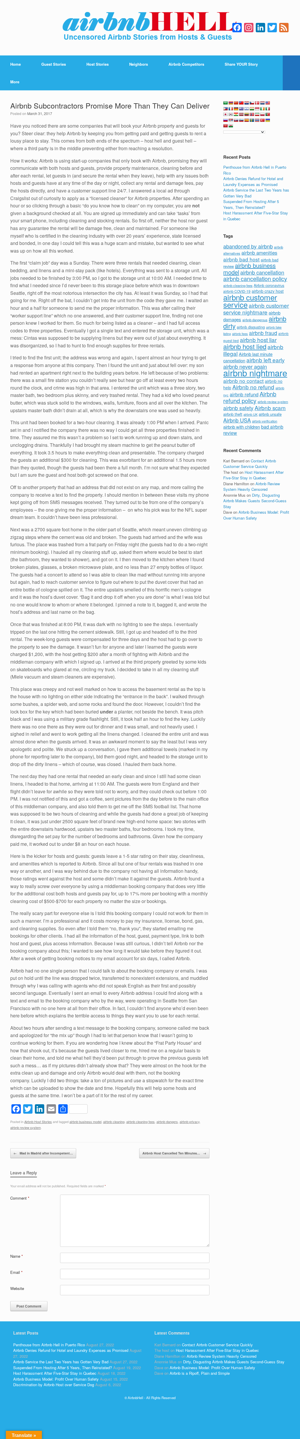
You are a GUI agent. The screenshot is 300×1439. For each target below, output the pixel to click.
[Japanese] (225, 114)
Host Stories (97, 64)
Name (16, 1256)
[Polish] (262, 114)
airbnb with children (241, 427)
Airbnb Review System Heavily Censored (251, 486)
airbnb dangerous (254, 319)
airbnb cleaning (114, 1121)
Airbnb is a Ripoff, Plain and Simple (200, 1373)
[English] (267, 103)
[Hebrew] (246, 109)
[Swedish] (252, 120)
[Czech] (252, 103)
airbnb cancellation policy (255, 278)
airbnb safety (238, 408)
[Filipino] (225, 109)
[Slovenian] (241, 120)
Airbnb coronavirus (269, 285)
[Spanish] (246, 120)
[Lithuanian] (246, 114)
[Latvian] (241, 114)
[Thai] (257, 120)
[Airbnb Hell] (150, 27)
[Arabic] (225, 103)
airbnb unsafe (270, 414)
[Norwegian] (252, 114)
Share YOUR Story (241, 64)
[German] (236, 109)
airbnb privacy (190, 1121)
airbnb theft (232, 414)
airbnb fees (240, 333)
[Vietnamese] (225, 126)
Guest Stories (53, 64)
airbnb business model (85, 1121)
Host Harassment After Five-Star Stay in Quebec (253, 475)
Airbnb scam (270, 408)
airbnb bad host (241, 259)
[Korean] (231, 114)
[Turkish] (262, 120)
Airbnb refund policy (249, 397)
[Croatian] (246, 103)
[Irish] (262, 109)
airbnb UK (250, 414)
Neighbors (138, 64)
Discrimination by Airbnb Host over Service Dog (53, 1384)
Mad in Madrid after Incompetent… (43, 1153)
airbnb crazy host (268, 291)
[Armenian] (231, 103)
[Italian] (267, 109)
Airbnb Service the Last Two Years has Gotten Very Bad (60, 1361)
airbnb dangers (167, 1121)
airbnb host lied (244, 346)
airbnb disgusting (251, 327)
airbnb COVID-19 (236, 291)
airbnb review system (25, 1127)
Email (16, 1272)
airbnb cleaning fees (140, 1121)
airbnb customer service (250, 301)
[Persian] (257, 114)
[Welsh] (231, 126)
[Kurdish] (236, 114)
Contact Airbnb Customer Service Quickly (249, 463)
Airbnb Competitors (186, 64)
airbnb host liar (258, 340)
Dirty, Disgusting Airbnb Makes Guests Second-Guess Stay (255, 500)
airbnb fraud (263, 333)
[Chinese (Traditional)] (241, 103)
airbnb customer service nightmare (256, 308)
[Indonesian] (257, 109)
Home (15, 64)
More (14, 81)
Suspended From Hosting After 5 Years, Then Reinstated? (251, 204)
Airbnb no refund (253, 387)
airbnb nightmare (255, 372)
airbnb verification (264, 421)
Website (17, 1288)
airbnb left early (265, 360)
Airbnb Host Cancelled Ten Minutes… (174, 1153)
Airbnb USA (237, 420)
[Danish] (257, 103)
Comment (19, 1198)
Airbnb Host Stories (38, 1121)
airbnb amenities (259, 252)
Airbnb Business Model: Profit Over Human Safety (256, 515)
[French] (231, 109)
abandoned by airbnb (248, 246)
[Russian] (225, 120)
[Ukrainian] (267, 120)
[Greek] (241, 109)
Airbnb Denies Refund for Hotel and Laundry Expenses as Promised (253, 181)
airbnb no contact (243, 380)
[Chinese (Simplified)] (236, 103)
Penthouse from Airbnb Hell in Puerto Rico (49, 1344)
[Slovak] (236, 120)
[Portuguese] (267, 114)
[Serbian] (231, 120)
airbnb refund (244, 394)
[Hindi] (252, 109)
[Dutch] (262, 103)
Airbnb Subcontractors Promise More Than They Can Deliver (109, 105)
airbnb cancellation (262, 272)
